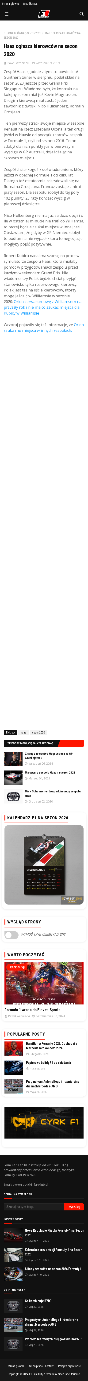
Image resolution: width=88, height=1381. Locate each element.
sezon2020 (34, 33)
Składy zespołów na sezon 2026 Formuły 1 (53, 1269)
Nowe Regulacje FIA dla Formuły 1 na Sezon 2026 (54, 1233)
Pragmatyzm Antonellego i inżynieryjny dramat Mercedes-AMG (52, 1084)
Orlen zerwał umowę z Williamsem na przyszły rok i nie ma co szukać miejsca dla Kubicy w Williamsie (42, 307)
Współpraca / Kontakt (41, 1366)
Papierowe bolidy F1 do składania (48, 1063)
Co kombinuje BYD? (38, 1301)
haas (23, 732)
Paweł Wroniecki (18, 63)
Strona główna (10, 3)
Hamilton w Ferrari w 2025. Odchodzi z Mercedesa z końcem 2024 (51, 1046)
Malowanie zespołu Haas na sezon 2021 (50, 772)
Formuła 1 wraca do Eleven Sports (32, 1009)
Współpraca (30, 3)
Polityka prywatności (69, 1366)
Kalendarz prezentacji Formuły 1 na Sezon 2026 (53, 1252)
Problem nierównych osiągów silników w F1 (54, 1339)
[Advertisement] (44, 534)
